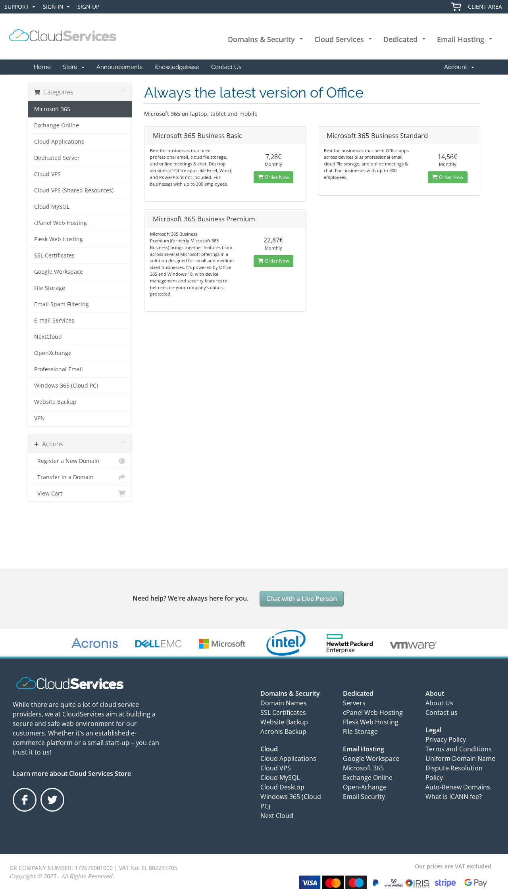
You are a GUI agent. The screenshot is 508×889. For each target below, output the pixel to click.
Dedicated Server (57, 157)
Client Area (485, 6)
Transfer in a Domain (64, 477)
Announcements (119, 67)
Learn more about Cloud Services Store (72, 773)
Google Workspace (58, 271)
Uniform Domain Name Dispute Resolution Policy (460, 768)
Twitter (52, 811)
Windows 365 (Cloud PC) (66, 385)
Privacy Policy (445, 739)
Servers (354, 703)
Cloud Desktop (282, 787)
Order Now (276, 177)
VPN (39, 418)
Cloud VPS (47, 174)
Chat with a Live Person (301, 598)
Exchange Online (56, 125)
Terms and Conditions (458, 749)
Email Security (364, 796)
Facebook (25, 811)
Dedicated (400, 39)
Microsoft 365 (52, 109)
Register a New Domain (67, 461)
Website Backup (55, 401)
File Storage (49, 288)
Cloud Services (339, 39)
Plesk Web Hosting (58, 239)
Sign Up (88, 6)
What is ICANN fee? (453, 796)
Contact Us (226, 67)
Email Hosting (460, 39)
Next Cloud (276, 815)
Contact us (441, 712)
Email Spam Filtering (61, 304)
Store (72, 67)
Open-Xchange (365, 787)
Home (42, 67)
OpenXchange (52, 353)
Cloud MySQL (51, 206)
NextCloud (48, 336)
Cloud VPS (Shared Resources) (74, 190)
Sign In (55, 8)
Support (18, 8)
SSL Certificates (54, 255)
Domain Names (283, 703)
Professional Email (58, 369)
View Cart (48, 493)
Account (457, 67)
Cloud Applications (59, 141)
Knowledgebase (176, 67)
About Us (439, 703)
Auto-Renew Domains (457, 787)
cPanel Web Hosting (60, 223)
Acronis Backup (283, 731)
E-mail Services (54, 320)
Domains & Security (261, 39)
